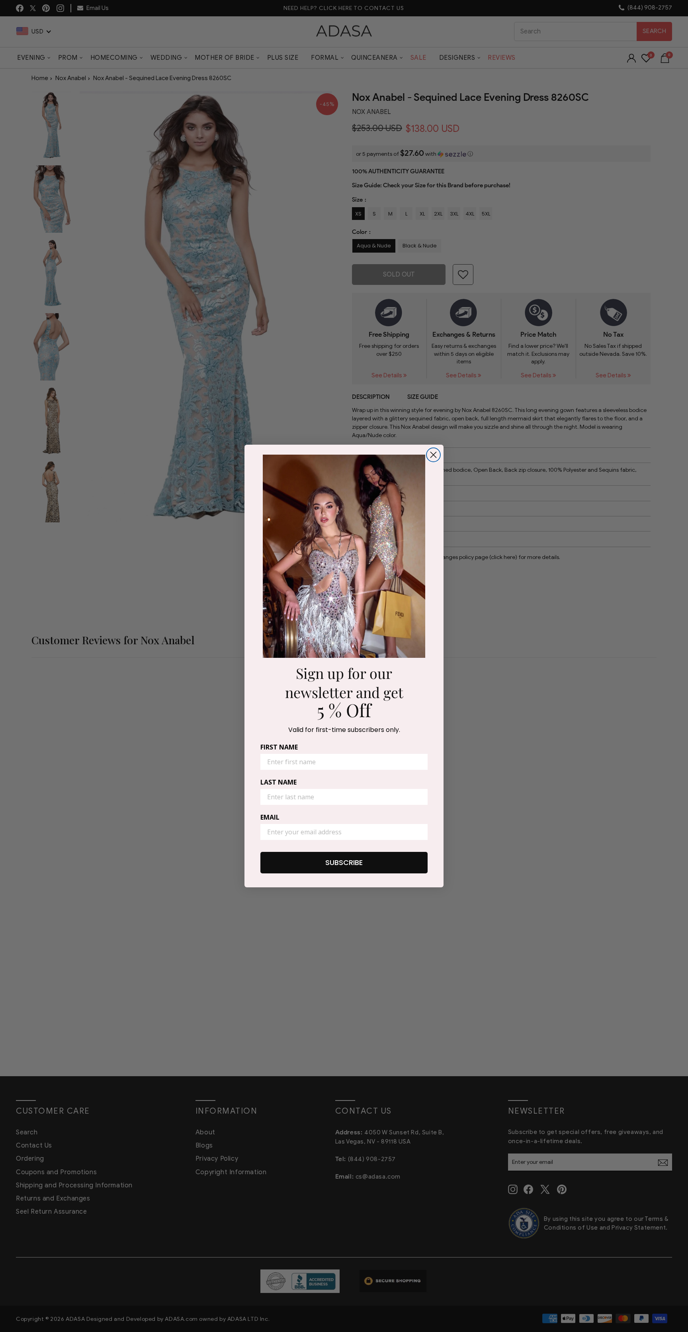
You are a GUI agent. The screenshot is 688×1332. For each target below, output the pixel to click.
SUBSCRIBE (344, 862)
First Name (279, 747)
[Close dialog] (433, 455)
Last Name (278, 782)
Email (270, 817)
